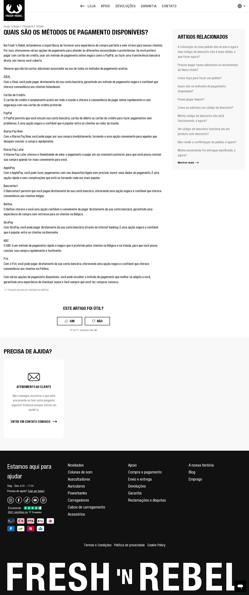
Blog (192, 472)
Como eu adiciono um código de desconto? (205, 107)
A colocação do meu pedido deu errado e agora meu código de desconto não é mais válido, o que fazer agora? (208, 52)
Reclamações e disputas (147, 500)
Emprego (195, 479)
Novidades (76, 465)
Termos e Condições (97, 545)
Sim (72, 321)
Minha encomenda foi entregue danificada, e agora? (206, 152)
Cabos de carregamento (86, 507)
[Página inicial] (14, 6)
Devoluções (137, 486)
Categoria (27, 26)
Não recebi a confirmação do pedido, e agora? (207, 142)
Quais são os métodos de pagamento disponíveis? (202, 88)
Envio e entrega (140, 479)
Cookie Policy (156, 545)
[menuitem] (105, 6)
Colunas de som (80, 472)
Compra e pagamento (145, 472)
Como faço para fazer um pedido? (200, 78)
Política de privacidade (129, 545)
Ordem (40, 26)
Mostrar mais (186, 162)
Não (99, 321)
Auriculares (76, 486)
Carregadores (78, 500)
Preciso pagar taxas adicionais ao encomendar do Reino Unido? (208, 67)
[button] (34, 398)
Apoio (132, 465)
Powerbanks (77, 493)
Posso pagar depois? (191, 99)
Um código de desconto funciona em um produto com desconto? (204, 131)
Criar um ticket (36, 491)
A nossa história (201, 465)
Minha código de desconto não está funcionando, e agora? (201, 118)
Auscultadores (79, 479)
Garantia (135, 493)
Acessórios (76, 514)
